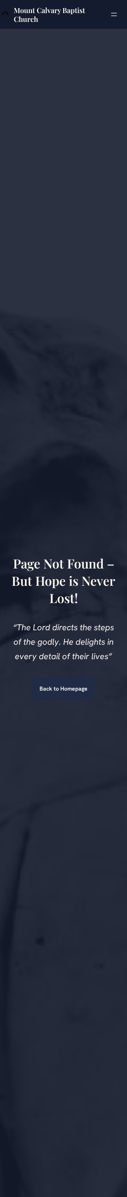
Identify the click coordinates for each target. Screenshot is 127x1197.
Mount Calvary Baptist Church (49, 14)
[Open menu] (114, 14)
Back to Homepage (63, 688)
